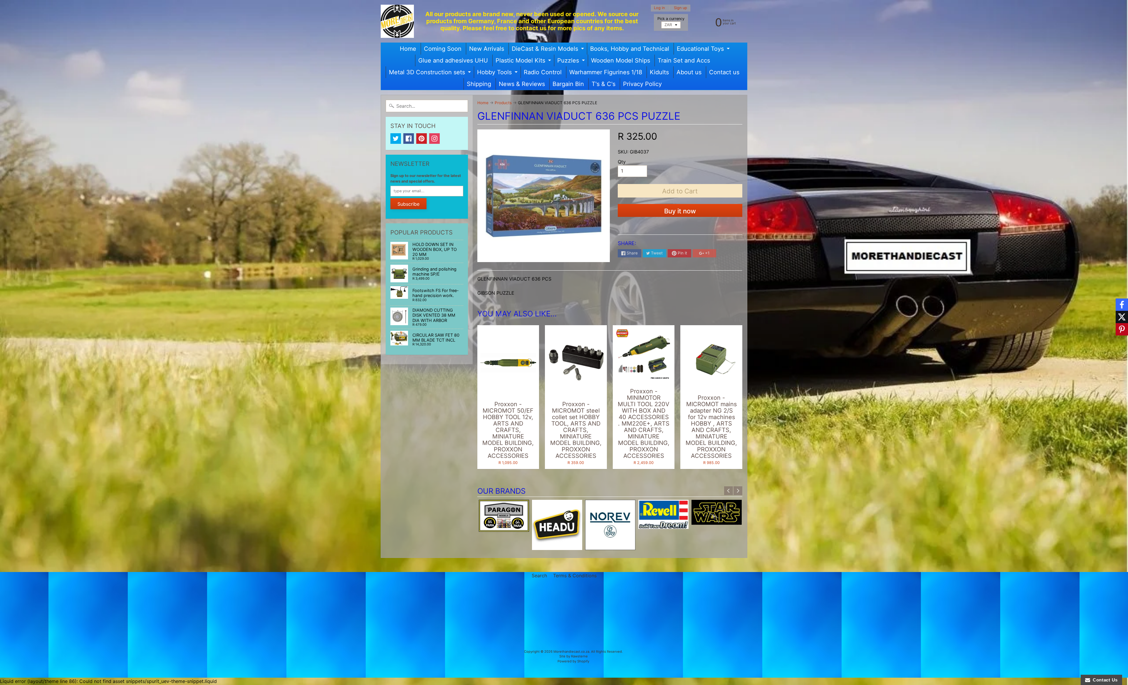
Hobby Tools (498, 73)
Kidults (659, 72)
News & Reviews (522, 83)
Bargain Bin (568, 83)
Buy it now (680, 211)
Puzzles (571, 61)
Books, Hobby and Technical (629, 48)
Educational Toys (704, 50)
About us (689, 72)
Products (503, 102)
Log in (659, 8)
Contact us (724, 72)
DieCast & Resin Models (548, 50)
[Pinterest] (421, 138)
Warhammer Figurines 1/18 (605, 72)
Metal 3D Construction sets (430, 73)
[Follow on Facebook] (1122, 304)
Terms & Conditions (575, 575)
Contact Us (1104, 679)
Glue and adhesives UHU (453, 60)
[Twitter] (395, 138)
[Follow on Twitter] (1122, 317)
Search (539, 575)
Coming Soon (442, 48)
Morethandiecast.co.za (571, 651)
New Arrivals (486, 48)
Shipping (479, 83)
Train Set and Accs (684, 60)
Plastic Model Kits (524, 61)
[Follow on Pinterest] (1122, 329)
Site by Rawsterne (573, 656)
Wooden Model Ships (620, 60)
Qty (622, 162)
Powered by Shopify (573, 661)
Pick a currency (670, 18)
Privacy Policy (642, 83)
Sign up (680, 8)
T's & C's (603, 83)
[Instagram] (434, 138)
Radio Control (543, 72)
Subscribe (408, 204)
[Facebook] (408, 138)
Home (408, 48)
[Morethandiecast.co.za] (397, 21)
